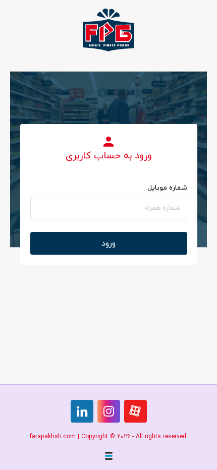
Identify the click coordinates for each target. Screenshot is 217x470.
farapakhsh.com (53, 437)
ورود (108, 243)
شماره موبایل (167, 188)
